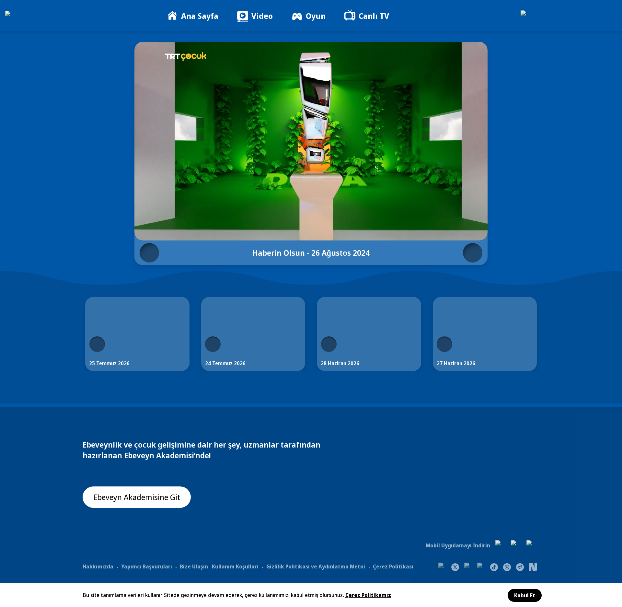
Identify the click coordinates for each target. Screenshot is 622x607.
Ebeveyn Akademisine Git (136, 497)
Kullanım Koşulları (235, 566)
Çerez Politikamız (368, 595)
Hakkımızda (98, 566)
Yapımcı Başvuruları (146, 566)
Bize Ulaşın (194, 566)
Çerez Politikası (393, 566)
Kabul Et (524, 595)
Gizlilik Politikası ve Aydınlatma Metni (315, 566)
